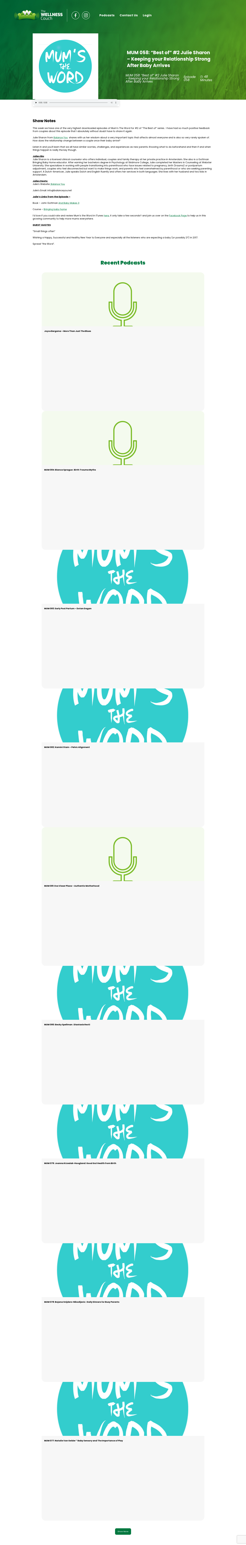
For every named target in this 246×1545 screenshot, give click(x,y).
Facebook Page (178, 215)
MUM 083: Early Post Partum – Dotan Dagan (67, 608)
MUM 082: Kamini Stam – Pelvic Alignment (67, 747)
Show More (123, 1531)
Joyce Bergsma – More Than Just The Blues (67, 331)
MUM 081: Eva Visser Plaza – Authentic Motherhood (71, 885)
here (106, 215)
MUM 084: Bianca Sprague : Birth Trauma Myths (70, 469)
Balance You (61, 137)
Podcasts (107, 15)
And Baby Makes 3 (68, 203)
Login (147, 15)
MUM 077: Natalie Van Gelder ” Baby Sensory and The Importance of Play (83, 1440)
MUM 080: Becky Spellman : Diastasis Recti (67, 1024)
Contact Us (129, 15)
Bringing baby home (55, 209)
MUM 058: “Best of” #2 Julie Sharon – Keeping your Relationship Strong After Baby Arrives (152, 78)
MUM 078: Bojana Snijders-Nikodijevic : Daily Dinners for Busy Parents (81, 1301)
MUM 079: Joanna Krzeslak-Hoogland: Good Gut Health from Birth (80, 1163)
